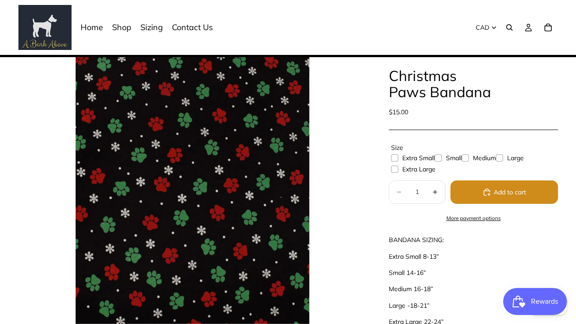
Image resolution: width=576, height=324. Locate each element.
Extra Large (419, 169)
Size (397, 148)
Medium (484, 158)
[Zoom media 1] (192, 190)
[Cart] (548, 27)
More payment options (473, 218)
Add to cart (510, 192)
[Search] (509, 27)
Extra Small (418, 158)
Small (454, 158)
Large (515, 158)
